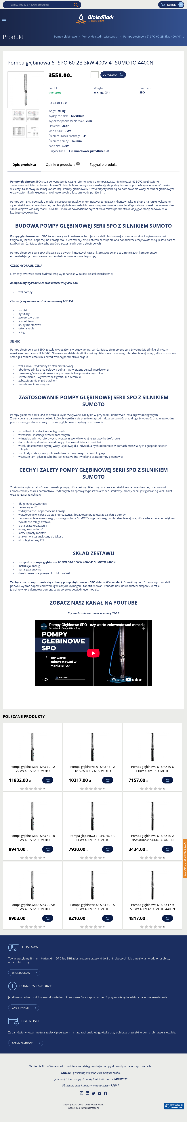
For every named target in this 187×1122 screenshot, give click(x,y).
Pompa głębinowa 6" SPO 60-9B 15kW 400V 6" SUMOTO (32, 907)
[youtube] (99, 1094)
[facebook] (105, 1093)
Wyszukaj (75, 4)
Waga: (52, 111)
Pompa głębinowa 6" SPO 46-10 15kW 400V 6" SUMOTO (32, 838)
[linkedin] (87, 1093)
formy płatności (22, 1043)
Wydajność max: (58, 116)
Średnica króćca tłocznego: (65, 136)
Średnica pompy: (59, 141)
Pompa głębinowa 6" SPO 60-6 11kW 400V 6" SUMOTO (152, 769)
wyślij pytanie (20, 1008)
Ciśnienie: (54, 126)
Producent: (146, 88)
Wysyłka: (99, 88)
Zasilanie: (54, 146)
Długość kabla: (57, 151)
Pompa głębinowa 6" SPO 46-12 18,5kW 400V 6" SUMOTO (92, 769)
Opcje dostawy (21, 972)
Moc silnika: (56, 131)
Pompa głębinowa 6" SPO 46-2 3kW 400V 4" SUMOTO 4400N (152, 838)
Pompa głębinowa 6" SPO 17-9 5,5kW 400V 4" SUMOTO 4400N (152, 907)
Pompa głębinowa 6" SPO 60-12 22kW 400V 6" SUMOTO (32, 769)
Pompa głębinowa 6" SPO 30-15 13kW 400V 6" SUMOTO (92, 907)
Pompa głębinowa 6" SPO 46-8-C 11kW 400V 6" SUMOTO (92, 838)
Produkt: (54, 88)
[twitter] (93, 1093)
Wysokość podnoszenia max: (66, 121)
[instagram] (81, 1093)
